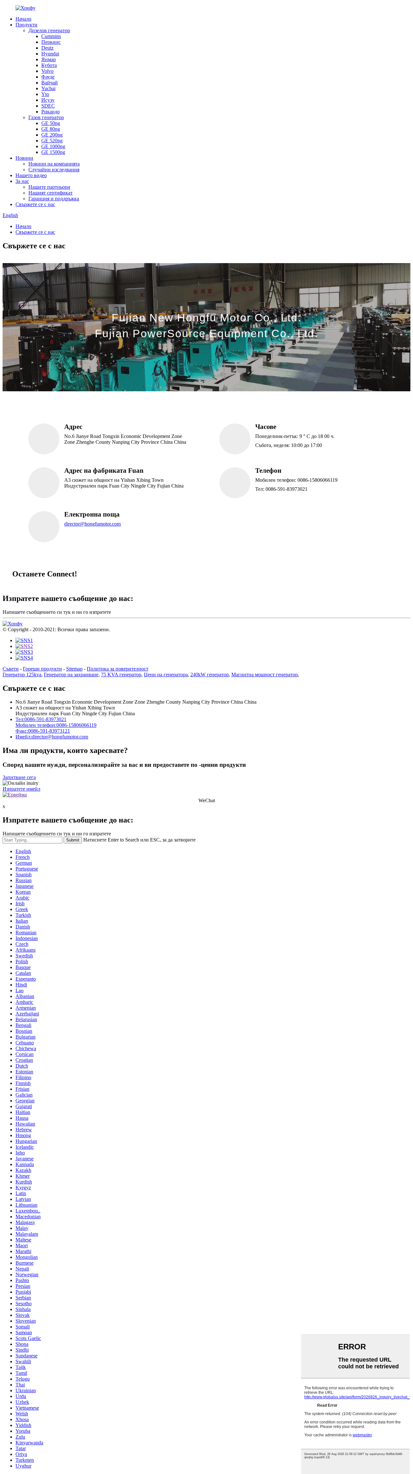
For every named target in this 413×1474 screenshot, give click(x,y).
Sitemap (74, 668)
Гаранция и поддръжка (53, 198)
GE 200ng (52, 135)
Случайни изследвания (53, 169)
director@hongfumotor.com (92, 524)
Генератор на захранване (71, 674)
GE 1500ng (53, 152)
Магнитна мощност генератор (264, 674)
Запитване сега (19, 777)
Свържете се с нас (35, 204)
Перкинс (51, 42)
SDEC (48, 106)
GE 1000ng (53, 146)
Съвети (11, 668)
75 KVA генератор (121, 674)
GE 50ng (50, 123)
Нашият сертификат (50, 192)
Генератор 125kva (22, 674)
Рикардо (50, 111)
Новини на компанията (54, 163)
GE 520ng (52, 140)
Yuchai (48, 88)
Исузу (48, 100)
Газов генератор (46, 117)
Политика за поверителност (117, 668)
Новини (24, 158)
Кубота (49, 65)
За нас (22, 181)
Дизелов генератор (49, 30)
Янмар (48, 59)
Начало (23, 19)
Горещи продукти (42, 668)
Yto (45, 94)
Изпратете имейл (21, 789)
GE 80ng (50, 129)
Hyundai (50, 53)
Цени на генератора (166, 674)
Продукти (26, 24)
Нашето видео (31, 175)
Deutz (47, 48)
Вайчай (49, 82)
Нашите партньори (49, 187)
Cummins (51, 36)
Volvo (47, 71)
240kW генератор (209, 674)
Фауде (48, 77)
